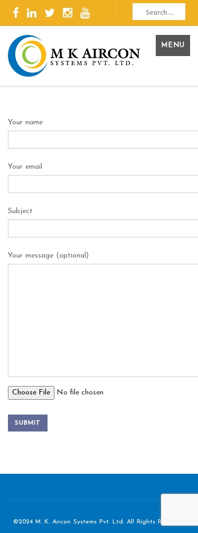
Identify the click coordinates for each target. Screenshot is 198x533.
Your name (25, 122)
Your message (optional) (48, 256)
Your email (25, 167)
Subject (20, 211)
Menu (173, 45)
